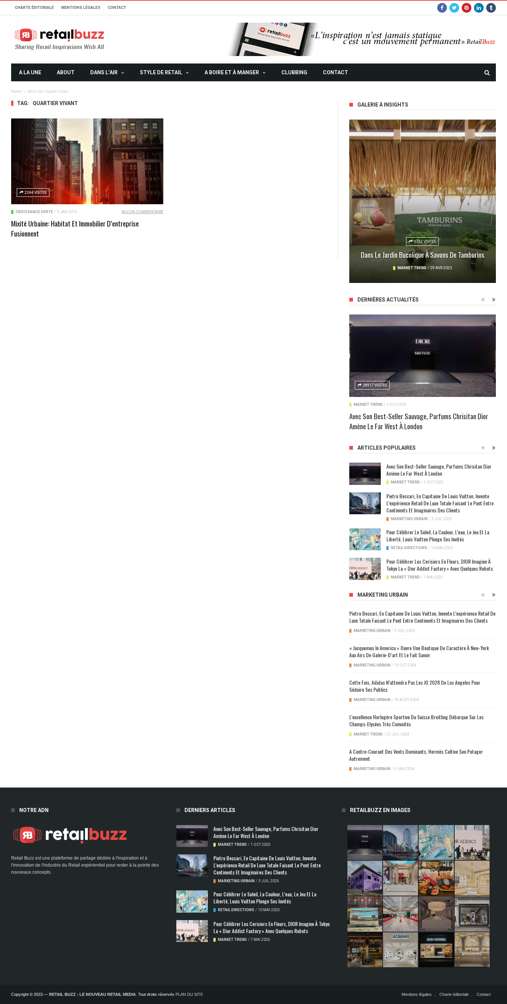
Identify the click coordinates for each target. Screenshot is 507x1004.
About (66, 72)
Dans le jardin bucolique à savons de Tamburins (422, 254)
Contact (117, 7)
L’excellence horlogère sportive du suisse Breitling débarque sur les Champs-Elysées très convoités (416, 720)
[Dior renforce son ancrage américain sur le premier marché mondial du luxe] (472, 878)
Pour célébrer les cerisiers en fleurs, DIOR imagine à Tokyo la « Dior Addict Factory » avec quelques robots (439, 564)
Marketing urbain (409, 519)
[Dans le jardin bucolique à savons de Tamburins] (422, 201)
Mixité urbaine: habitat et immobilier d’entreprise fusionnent (75, 228)
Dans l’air (104, 72)
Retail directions (409, 548)
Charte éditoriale (34, 7)
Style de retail (161, 72)
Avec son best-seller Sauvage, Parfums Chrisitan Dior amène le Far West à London (418, 421)
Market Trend (412, 268)
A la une (30, 72)
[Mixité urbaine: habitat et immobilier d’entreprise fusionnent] (87, 161)
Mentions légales (80, 7)
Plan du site (189, 994)
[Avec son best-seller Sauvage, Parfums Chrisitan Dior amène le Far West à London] (422, 355)
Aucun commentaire (142, 212)
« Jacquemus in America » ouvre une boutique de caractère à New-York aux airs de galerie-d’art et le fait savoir (419, 651)
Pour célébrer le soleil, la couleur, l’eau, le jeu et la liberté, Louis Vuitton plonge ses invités (437, 535)
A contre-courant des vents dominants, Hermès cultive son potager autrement (416, 754)
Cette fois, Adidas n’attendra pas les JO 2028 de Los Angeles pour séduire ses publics (414, 685)
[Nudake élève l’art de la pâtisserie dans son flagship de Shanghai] (436, 949)
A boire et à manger (232, 72)
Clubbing (294, 72)
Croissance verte (34, 212)
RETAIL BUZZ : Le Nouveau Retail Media (92, 994)
